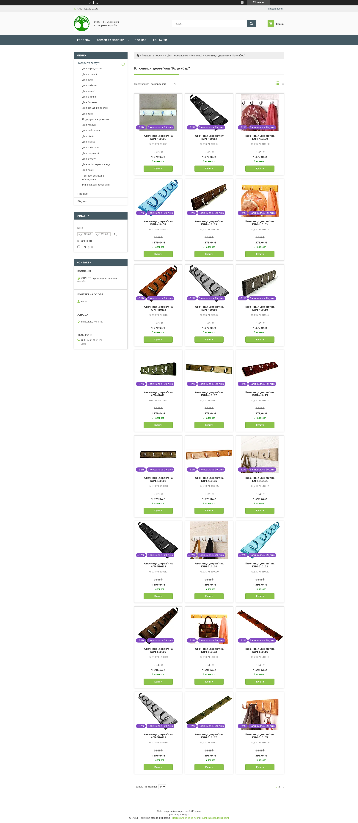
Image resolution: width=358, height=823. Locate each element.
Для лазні (88, 170)
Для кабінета (90, 85)
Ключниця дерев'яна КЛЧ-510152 (259, 565)
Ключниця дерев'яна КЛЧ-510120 (209, 565)
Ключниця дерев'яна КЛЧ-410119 (209, 308)
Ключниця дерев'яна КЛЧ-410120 (259, 137)
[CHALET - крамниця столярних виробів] (82, 30)
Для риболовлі (91, 130)
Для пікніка (88, 141)
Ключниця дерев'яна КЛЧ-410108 (158, 479)
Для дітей (88, 136)
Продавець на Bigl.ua (179, 814)
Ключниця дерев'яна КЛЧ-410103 (259, 223)
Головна (83, 40)
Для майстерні (90, 147)
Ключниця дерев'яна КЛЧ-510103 (209, 650)
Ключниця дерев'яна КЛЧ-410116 (158, 308)
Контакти (160, 40)
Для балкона (90, 102)
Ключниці (196, 55)
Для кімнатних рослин (95, 107)
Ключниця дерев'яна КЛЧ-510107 (209, 736)
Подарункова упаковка (95, 119)
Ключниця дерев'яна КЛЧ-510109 (158, 650)
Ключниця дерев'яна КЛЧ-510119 (158, 736)
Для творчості (90, 153)
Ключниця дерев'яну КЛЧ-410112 (209, 137)
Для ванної (88, 91)
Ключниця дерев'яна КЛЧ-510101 (259, 479)
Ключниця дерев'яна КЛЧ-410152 (158, 223)
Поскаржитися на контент (185, 818)
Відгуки (82, 201)
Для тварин (89, 124)
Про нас (140, 40)
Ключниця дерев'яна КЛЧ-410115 (259, 394)
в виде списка (282, 84)
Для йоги (87, 113)
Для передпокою (177, 55)
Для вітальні (89, 74)
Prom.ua (196, 811)
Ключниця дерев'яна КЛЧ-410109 (209, 223)
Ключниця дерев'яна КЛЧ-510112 (158, 565)
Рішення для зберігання (96, 184)
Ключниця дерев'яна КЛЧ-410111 (158, 394)
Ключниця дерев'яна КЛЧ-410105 (209, 479)
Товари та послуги (110, 40)
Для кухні (87, 79)
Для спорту (89, 158)
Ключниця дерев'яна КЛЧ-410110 (259, 308)
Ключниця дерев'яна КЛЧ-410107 (209, 394)
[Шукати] (251, 23)
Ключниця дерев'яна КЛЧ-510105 (259, 736)
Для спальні (89, 96)
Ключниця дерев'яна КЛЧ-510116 (259, 650)
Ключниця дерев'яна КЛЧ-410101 (158, 137)
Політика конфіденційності (214, 818)
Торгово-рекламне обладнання (93, 177)
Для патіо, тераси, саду (96, 164)
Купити (158, 168)
